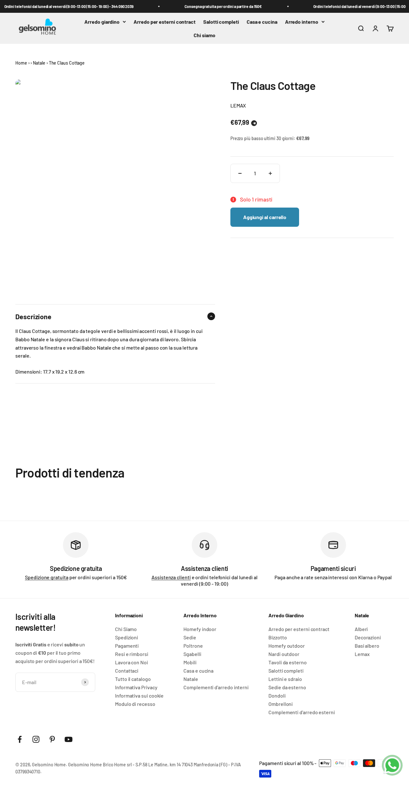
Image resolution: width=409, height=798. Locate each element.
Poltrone (193, 646)
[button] (254, 123)
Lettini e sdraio (285, 679)
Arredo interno (301, 22)
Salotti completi (221, 22)
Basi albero (367, 646)
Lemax (362, 654)
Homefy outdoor (286, 646)
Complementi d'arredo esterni (301, 712)
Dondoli (276, 695)
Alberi (361, 629)
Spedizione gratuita (46, 577)
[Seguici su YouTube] (68, 739)
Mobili (190, 662)
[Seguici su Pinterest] (52, 739)
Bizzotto (277, 637)
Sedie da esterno (287, 687)
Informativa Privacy (136, 687)
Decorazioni (368, 637)
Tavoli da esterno (287, 662)
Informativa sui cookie (139, 695)
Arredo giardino (102, 22)
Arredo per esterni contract (165, 22)
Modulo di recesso (135, 704)
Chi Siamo (126, 629)
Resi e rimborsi (131, 654)
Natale (39, 63)
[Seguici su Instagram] (36, 739)
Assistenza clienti (171, 577)
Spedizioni (126, 637)
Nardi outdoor (283, 654)
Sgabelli (192, 654)
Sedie (189, 637)
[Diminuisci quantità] (240, 173)
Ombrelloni (280, 704)
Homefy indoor (199, 629)
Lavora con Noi (131, 662)
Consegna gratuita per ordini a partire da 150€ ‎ (220, 6)
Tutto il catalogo (133, 679)
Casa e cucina (262, 22)
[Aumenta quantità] (270, 173)
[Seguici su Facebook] (19, 739)
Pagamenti (127, 646)
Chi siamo (204, 35)
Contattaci (126, 670)
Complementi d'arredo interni (216, 687)
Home (21, 63)
